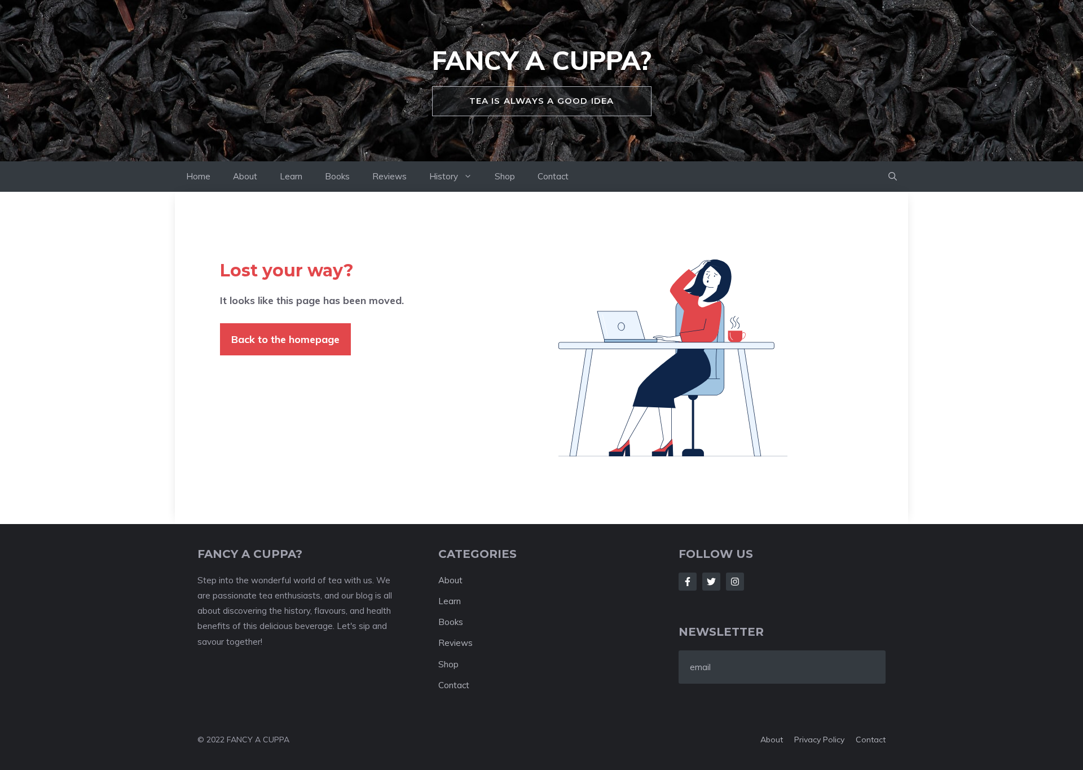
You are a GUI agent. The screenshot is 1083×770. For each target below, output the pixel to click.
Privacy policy (819, 739)
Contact (553, 176)
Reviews (389, 176)
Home (198, 176)
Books (337, 176)
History (443, 176)
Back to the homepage (285, 339)
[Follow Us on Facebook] (688, 582)
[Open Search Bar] (892, 176)
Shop (505, 176)
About (245, 176)
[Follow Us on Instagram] (735, 582)
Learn (291, 176)
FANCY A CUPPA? (541, 60)
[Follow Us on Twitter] (711, 582)
